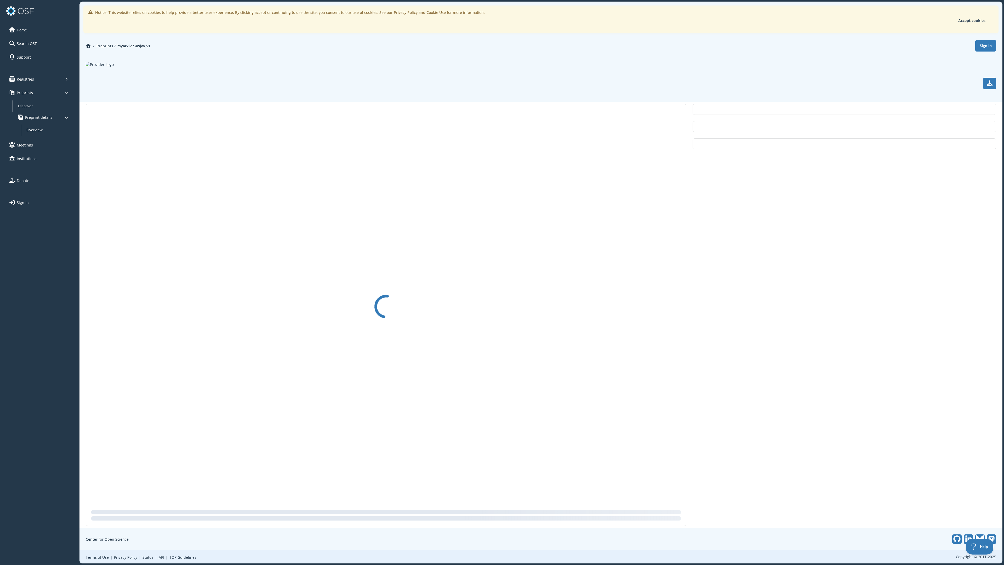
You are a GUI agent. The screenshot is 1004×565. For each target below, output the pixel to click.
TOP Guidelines (182, 557)
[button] (39, 30)
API (161, 557)
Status (147, 557)
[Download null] (989, 83)
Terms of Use (97, 557)
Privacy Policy (125, 557)
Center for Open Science (107, 539)
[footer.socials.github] (957, 539)
